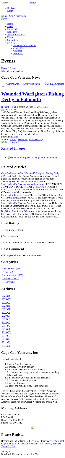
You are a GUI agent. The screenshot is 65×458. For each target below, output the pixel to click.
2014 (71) (6, 335)
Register (11, 8)
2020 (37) (6, 315)
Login (10, 10)
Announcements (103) (12, 275)
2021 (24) (6, 312)
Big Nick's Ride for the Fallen (15, 211)
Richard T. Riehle (9, 107)
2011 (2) (6, 345)
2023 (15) (6, 306)
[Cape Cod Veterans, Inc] (13, 16)
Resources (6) (8, 282)
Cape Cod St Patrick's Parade (15, 195)
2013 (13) (6, 339)
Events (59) (7, 272)
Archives (27, 84)
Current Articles (13, 84)
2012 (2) (6, 342)
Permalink (23, 139)
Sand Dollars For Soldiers (13, 203)
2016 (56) (6, 329)
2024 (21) (6, 302)
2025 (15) (6, 299)
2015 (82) (6, 332)
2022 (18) (6, 309)
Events (14, 136)
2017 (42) (6, 325)
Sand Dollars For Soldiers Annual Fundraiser (22, 184)
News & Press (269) (11, 268)
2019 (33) (6, 319)
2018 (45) (6, 322)
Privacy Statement (53, 443)
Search (33, 2)
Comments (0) (36, 139)
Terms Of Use (8, 446)
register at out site (54, 441)
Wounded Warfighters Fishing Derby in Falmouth (32, 96)
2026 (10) (6, 296)
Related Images (13, 148)
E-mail (13, 139)
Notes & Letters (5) (11, 278)
